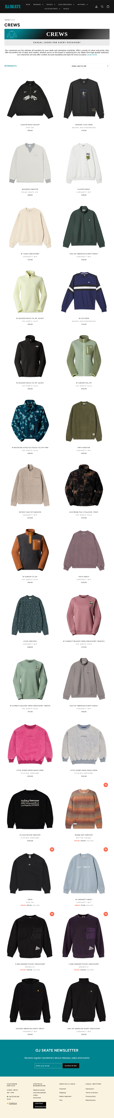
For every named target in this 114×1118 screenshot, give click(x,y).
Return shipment (65, 1096)
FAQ (60, 1100)
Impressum (90, 1089)
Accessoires (51, 9)
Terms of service (92, 1093)
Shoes (50, 4)
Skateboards (65, 4)
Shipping (62, 1093)
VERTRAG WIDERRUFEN (40, 1105)
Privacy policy (91, 1096)
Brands (38, 4)
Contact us (13, 1103)
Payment (62, 1089)
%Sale (66, 9)
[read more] (92, 55)
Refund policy (91, 1100)
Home (7, 20)
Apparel (82, 4)
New (28, 4)
